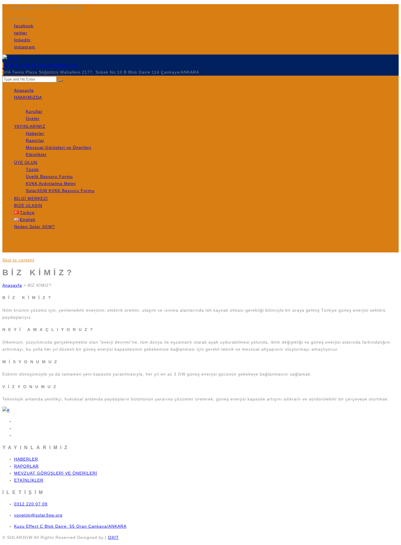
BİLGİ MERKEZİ (31, 198)
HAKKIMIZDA (28, 97)
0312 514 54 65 (20, 65)
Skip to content (18, 260)
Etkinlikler (36, 154)
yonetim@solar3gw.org (38, 515)
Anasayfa (24, 90)
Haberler (35, 133)
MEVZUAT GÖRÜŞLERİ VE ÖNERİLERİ (55, 473)
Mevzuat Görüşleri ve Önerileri (58, 147)
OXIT (113, 537)
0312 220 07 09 (31, 504)
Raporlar (35, 140)
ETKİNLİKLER (28, 480)
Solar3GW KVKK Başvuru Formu (60, 190)
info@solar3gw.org (58, 65)
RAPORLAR (26, 466)
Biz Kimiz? (37, 104)
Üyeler (33, 118)
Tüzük (32, 169)
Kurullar (34, 111)
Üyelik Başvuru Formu (49, 176)
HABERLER (26, 459)
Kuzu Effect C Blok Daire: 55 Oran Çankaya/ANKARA (70, 526)
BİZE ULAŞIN (28, 205)
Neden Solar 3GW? (34, 226)
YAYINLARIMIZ (30, 126)
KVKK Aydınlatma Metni (51, 183)
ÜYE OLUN (25, 162)
